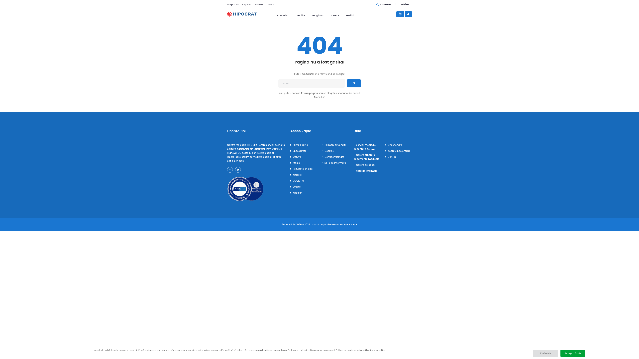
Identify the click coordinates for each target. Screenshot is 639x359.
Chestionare (395, 145)
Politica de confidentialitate (350, 350)
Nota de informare (335, 163)
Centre (335, 15)
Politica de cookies (375, 350)
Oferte (297, 186)
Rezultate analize (303, 169)
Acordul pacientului (399, 151)
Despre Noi (236, 131)
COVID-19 (298, 180)
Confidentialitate (334, 157)
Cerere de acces (366, 165)
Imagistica (318, 15)
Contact (270, 4)
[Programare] (400, 14)
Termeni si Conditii (335, 145)
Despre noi (233, 4)
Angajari (246, 4)
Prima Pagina (300, 145)
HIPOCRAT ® (350, 224)
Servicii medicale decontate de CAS (365, 147)
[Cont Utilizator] (408, 14)
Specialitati (283, 15)
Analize (301, 15)
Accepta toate (573, 353)
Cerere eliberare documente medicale (366, 157)
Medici (349, 15)
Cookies (329, 151)
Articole (258, 4)
